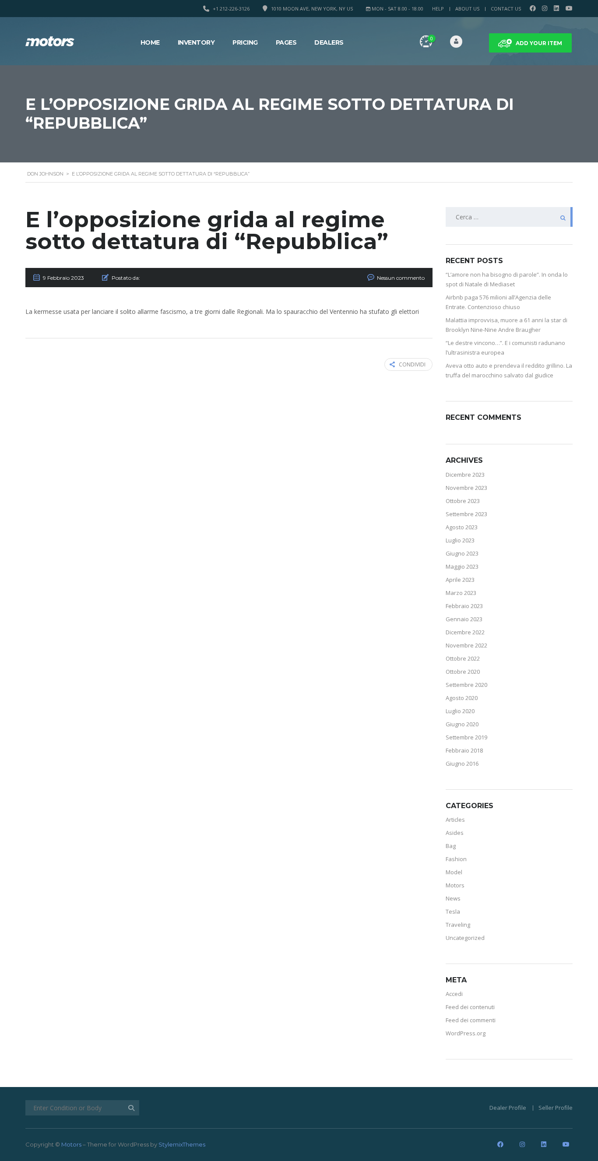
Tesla (453, 911)
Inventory (196, 42)
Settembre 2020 (466, 685)
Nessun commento (401, 277)
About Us (467, 8)
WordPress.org (465, 1033)
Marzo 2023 (461, 593)
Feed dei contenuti (470, 1007)
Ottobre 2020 (463, 671)
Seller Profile (555, 1108)
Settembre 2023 (466, 514)
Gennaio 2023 (464, 619)
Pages (286, 42)
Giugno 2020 (462, 724)
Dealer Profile (507, 1108)
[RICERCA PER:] (509, 217)
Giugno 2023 (462, 553)
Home (150, 42)
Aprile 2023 (460, 580)
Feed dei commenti (471, 1020)
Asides (455, 833)
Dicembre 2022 (465, 632)
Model (454, 872)
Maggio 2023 (462, 566)
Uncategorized (465, 938)
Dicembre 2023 (465, 474)
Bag (451, 846)
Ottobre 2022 (463, 658)
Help (438, 8)
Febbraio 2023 (464, 606)
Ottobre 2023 (463, 501)
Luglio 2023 (460, 540)
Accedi (454, 994)
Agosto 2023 (462, 527)
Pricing (245, 42)
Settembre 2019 (466, 737)
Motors (455, 885)
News (453, 898)
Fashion (456, 859)
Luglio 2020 (460, 711)
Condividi (412, 364)
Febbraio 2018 (464, 750)
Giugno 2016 (462, 763)
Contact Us (506, 8)
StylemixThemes (181, 1144)
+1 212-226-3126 (231, 8)
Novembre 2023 (466, 488)
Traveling (458, 925)
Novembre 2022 (466, 645)
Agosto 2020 (462, 698)
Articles (455, 819)
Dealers (329, 42)
